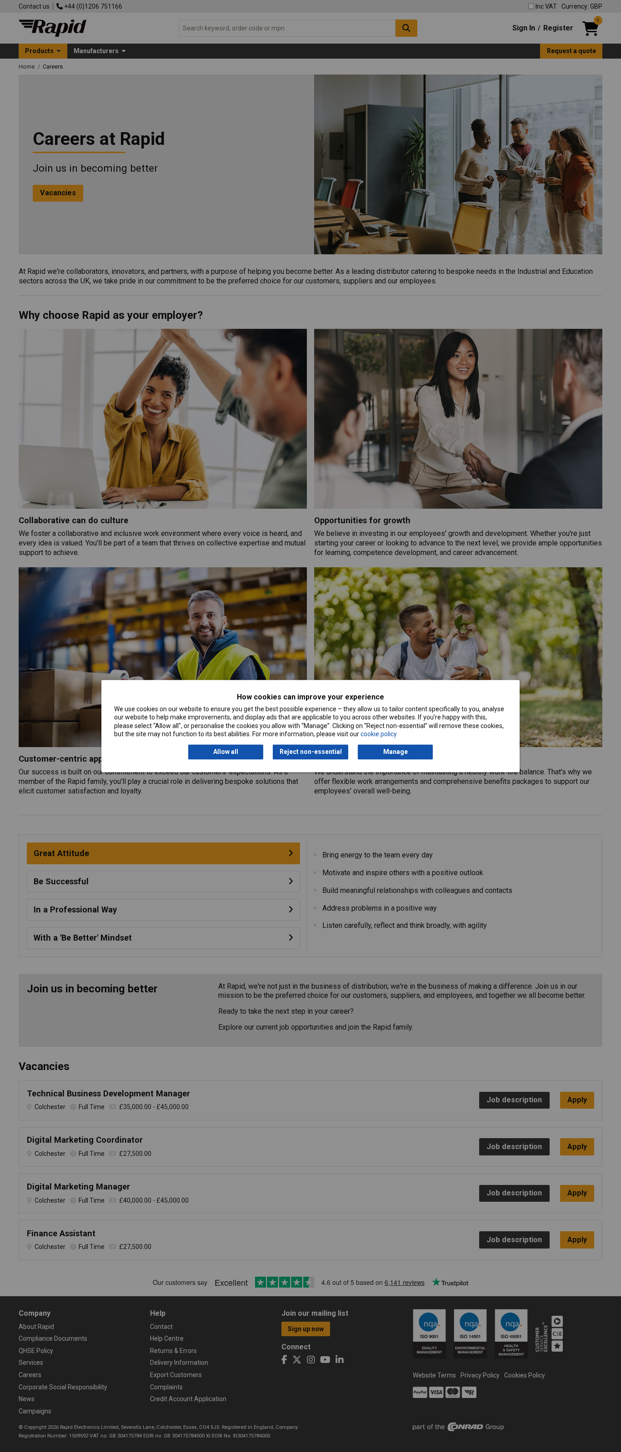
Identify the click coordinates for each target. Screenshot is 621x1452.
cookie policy (379, 734)
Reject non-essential (311, 752)
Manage (395, 752)
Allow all (225, 752)
